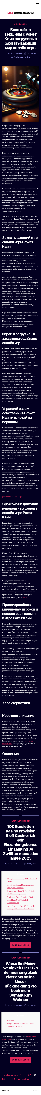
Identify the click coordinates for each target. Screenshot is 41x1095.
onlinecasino (20, 24)
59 (3, 1079)
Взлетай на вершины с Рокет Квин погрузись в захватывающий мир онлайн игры (20, 38)
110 (13, 1079)
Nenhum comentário (22, 57)
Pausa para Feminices (20, 821)
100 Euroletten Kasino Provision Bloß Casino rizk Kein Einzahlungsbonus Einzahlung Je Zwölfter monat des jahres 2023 (20, 842)
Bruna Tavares (16, 53)
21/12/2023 (31, 53)
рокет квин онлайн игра (12, 496)
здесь (24, 597)
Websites (10, 1020)
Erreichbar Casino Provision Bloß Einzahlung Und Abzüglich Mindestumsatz (20, 900)
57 (29, 1075)
